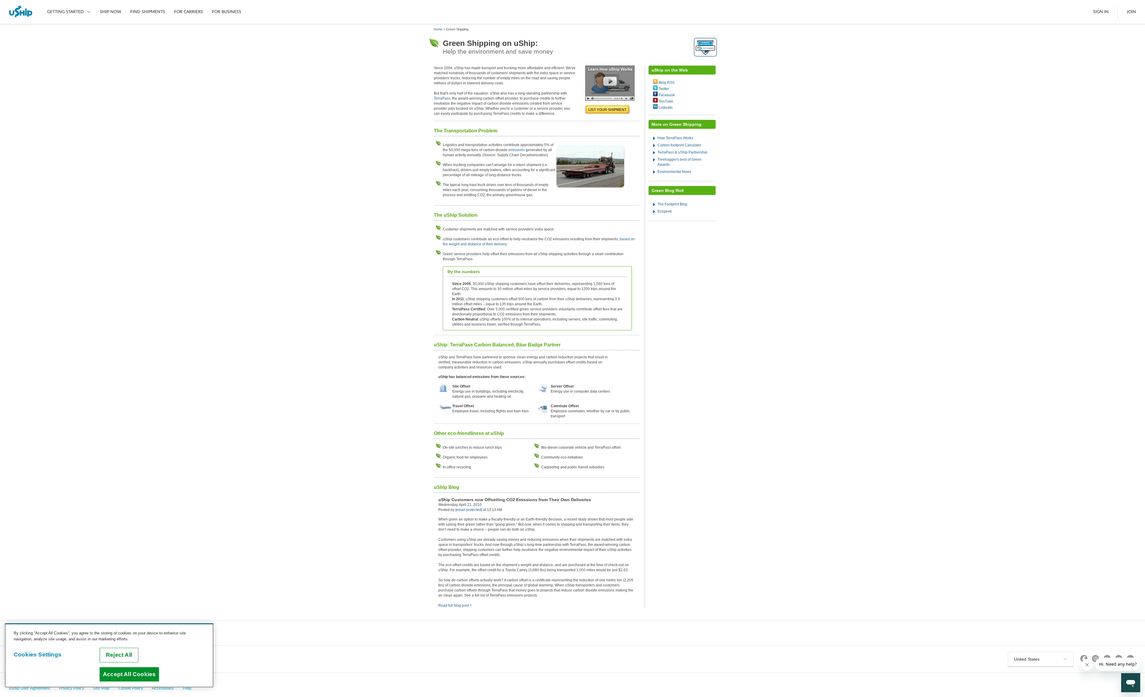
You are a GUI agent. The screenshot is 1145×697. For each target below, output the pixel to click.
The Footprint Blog (672, 204)
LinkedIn (666, 108)
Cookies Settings (37, 654)
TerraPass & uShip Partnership (682, 152)
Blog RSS (666, 82)
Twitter (664, 89)
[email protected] (468, 510)
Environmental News (674, 172)
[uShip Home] (21, 12)
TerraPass (442, 98)
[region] (109, 655)
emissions (516, 150)
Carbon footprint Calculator (679, 145)
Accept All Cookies (129, 674)
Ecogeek (664, 211)
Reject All (119, 655)
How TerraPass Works (675, 138)
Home (438, 29)
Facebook (667, 95)
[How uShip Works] (610, 99)
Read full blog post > (455, 605)
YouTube (666, 101)
